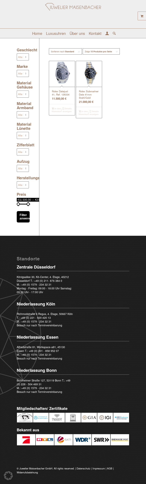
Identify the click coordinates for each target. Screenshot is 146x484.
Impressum (99, 468)
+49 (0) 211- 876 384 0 (48, 281)
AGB (109, 468)
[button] (8, 475)
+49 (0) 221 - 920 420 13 (36, 318)
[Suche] (113, 33)
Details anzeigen (67, 110)
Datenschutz (83, 468)
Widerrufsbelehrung (27, 472)
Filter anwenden (24, 216)
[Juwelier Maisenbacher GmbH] (73, 15)
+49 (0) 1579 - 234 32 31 (36, 284)
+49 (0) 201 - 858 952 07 (44, 351)
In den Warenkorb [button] (57, 110)
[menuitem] (37, 33)
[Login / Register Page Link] (107, 33)
